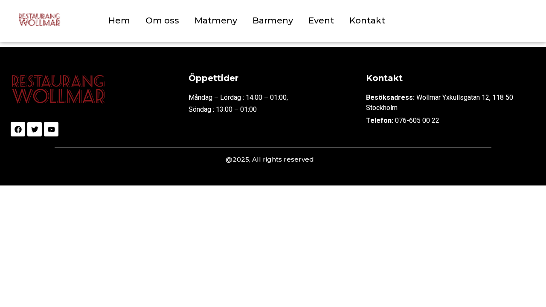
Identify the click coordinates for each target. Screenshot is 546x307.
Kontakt (367, 20)
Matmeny (216, 20)
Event (321, 20)
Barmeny (273, 20)
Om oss (162, 20)
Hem (119, 20)
